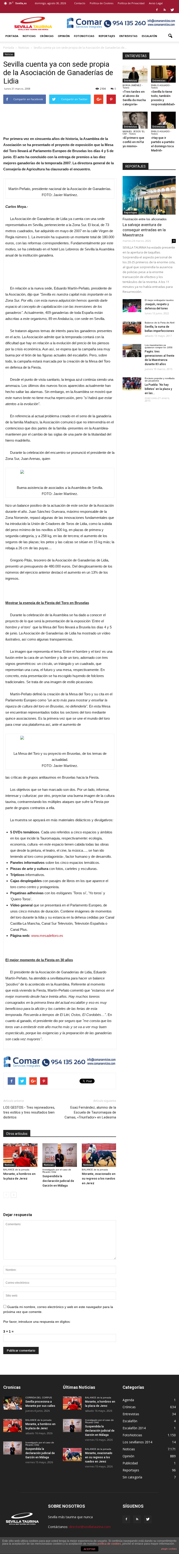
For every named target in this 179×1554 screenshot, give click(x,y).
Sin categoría (132, 1477)
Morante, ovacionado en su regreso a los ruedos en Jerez (98, 1178)
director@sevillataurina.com (90, 1527)
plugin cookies (169, 1548)
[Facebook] (156, 10)
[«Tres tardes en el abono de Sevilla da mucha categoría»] (135, 74)
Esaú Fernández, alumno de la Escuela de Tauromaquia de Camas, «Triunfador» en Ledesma (90, 1112)
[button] (170, 36)
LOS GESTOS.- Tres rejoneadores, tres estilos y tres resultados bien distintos (29, 1112)
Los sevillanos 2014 (137, 1442)
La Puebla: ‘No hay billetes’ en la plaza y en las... (158, 389)
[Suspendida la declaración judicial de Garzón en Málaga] (59, 1155)
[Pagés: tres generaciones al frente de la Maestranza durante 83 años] (132, 350)
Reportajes (107, 36)
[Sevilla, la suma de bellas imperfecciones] (132, 328)
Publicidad (130, 1463)
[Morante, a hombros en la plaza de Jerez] (20, 1155)
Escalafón (149, 36)
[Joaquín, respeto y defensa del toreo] (132, 305)
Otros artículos (17, 1134)
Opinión (64, 36)
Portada (11, 36)
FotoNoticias (84, 36)
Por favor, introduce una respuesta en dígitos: (37, 1321)
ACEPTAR (89, 1549)
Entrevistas (128, 36)
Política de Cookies (101, 3)
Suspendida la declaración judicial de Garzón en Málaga (58, 1180)
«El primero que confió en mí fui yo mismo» (133, 142)
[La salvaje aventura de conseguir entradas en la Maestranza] (149, 195)
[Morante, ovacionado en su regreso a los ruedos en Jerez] (99, 1155)
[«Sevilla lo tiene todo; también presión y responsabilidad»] (163, 74)
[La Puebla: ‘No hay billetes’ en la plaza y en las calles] (132, 383)
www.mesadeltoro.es (47, 936)
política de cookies (109, 1543)
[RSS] (164, 10)
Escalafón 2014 (134, 1428)
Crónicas (47, 36)
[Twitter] (172, 10)
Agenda (128, 1400)
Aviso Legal (156, 3)
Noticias (29, 36)
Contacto (79, 3)
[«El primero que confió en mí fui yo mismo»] (135, 120)
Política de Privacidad (131, 3)
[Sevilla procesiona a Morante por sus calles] (12, 1403)
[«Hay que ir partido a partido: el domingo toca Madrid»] (163, 120)
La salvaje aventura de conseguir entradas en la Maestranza (144, 229)
